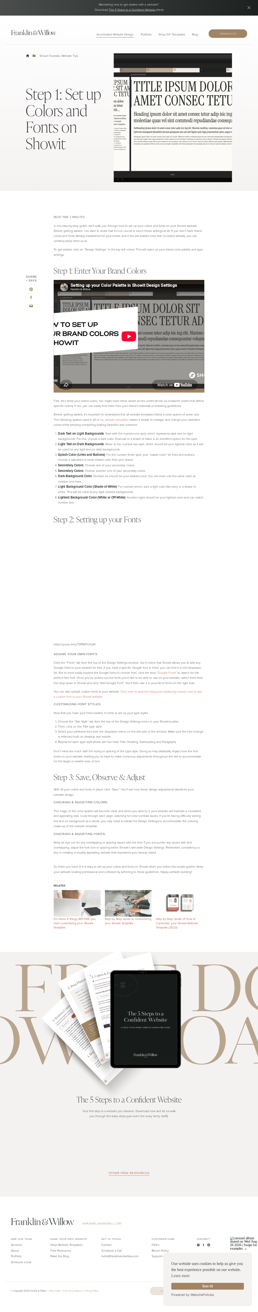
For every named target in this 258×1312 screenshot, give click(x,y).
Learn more (180, 1276)
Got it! (207, 1286)
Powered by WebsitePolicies (192, 1295)
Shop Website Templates (66, 1245)
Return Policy (160, 1250)
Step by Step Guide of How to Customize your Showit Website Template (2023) (177, 923)
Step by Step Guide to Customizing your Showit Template (128, 921)
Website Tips (69, 56)
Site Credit (55, 1290)
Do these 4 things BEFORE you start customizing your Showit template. (74, 923)
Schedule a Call (111, 1250)
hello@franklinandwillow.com (120, 1256)
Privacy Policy (91, 1290)
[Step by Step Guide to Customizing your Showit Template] (128, 903)
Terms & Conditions (72, 1290)
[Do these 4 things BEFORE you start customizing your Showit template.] (77, 903)
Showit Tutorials (50, 56)
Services (16, 1245)
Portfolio (16, 1256)
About (15, 1250)
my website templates (114, 419)
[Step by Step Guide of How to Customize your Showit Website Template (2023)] (179, 903)
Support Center (162, 1256)
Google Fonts (167, 673)
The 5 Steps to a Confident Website (132, 10)
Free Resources (60, 1250)
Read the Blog (59, 1256)
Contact (106, 1245)
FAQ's (155, 1245)
